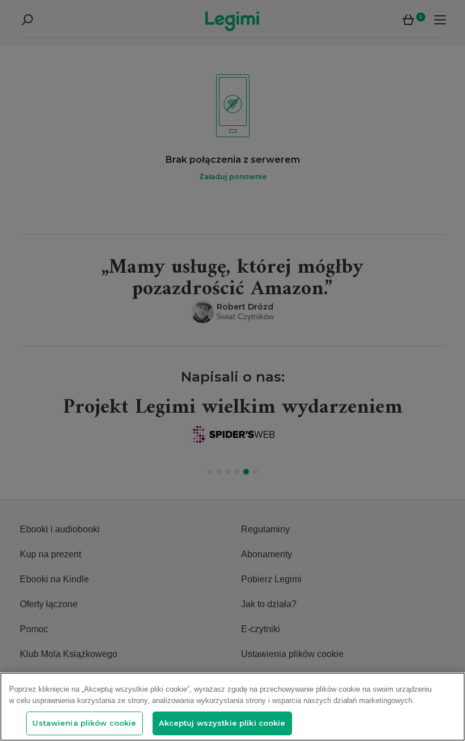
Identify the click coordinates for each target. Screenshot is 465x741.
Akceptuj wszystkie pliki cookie (222, 722)
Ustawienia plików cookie (84, 722)
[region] (232, 706)
